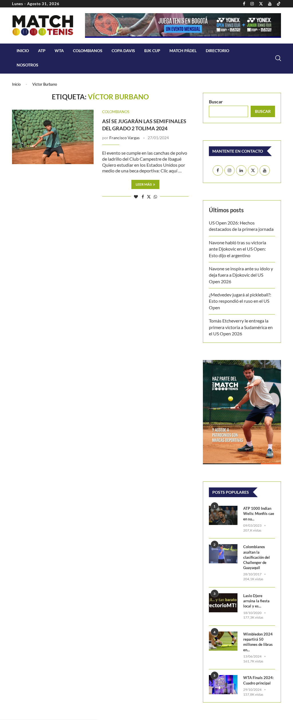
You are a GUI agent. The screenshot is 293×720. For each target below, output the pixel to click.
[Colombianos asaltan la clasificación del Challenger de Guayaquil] (223, 553)
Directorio (217, 50)
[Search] (278, 58)
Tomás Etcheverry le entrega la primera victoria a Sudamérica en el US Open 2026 (241, 327)
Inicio (23, 50)
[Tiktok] (278, 3)
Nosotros (27, 64)
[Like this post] (136, 196)
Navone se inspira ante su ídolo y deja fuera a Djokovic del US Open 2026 (241, 275)
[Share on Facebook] (143, 196)
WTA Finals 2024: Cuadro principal (258, 680)
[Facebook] (244, 3)
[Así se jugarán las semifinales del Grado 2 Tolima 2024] (53, 137)
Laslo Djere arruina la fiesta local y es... (256, 600)
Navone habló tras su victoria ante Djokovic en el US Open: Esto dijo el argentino (237, 249)
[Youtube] (270, 3)
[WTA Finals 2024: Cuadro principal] (223, 684)
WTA (59, 50)
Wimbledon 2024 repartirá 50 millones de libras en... (258, 642)
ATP (41, 50)
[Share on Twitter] (149, 196)
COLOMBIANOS (87, 50)
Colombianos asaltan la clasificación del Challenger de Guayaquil (256, 557)
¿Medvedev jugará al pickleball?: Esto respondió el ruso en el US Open (240, 301)
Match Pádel (183, 50)
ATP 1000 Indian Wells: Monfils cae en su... (258, 513)
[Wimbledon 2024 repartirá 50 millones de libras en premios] (223, 641)
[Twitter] (261, 3)
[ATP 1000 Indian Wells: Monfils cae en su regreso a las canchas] (223, 515)
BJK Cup (152, 50)
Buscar (216, 101)
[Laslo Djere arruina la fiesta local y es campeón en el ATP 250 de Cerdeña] (223, 602)
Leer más (144, 184)
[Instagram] (252, 3)
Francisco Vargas (124, 137)
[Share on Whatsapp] (155, 196)
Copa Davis (123, 50)
